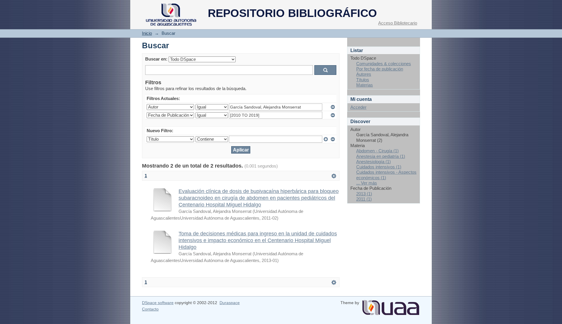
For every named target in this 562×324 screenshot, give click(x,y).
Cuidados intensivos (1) (378, 166)
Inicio (147, 33)
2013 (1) (364, 193)
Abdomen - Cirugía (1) (377, 150)
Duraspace (230, 302)
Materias (364, 84)
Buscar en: (156, 58)
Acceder (358, 107)
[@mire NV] (390, 305)
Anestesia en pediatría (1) (380, 156)
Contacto (150, 309)
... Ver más (366, 182)
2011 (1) (364, 199)
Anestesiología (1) (373, 161)
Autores (363, 74)
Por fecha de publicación (379, 68)
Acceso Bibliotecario (397, 22)
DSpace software (158, 302)
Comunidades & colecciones (383, 63)
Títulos (362, 79)
